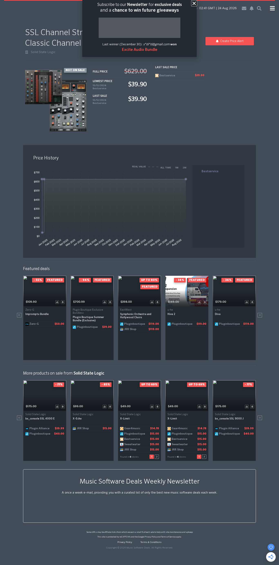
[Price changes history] (58, 301)
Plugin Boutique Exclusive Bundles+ (88, 311)
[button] (19, 315)
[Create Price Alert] (63, 301)
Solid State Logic (43, 52)
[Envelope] (244, 8)
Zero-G (29, 310)
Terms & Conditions (151, 542)
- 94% (84, 280)
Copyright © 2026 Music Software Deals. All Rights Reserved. (139, 548)
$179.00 (220, 301)
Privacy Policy (151, 537)
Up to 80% (149, 280)
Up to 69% (149, 384)
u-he (170, 310)
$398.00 (126, 301)
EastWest (126, 310)
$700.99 (79, 301)
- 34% (180, 280)
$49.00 (126, 406)
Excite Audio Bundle (139, 50)
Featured (54, 280)
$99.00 (78, 406)
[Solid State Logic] (26, 52)
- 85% (106, 384)
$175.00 (31, 406)
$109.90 (31, 301)
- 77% (58, 384)
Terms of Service (168, 537)
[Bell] (251, 8)
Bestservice (99, 88)
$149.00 (173, 301)
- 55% (38, 280)
